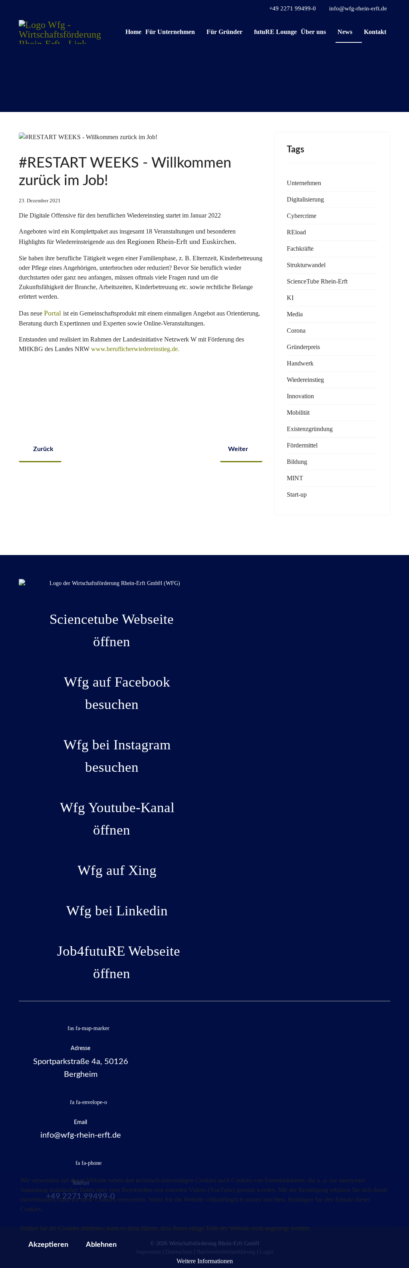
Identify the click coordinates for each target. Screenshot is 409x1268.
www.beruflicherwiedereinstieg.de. (135, 348)
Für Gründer (224, 31)
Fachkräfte (300, 248)
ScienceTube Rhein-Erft (317, 281)
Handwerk (300, 363)
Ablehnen (101, 1244)
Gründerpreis (303, 346)
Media (295, 314)
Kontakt (375, 31)
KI (290, 297)
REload (296, 232)
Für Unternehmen (170, 31)
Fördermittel (302, 445)
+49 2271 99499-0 (292, 8)
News (345, 31)
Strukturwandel (306, 265)
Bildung (297, 461)
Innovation (300, 396)
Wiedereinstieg (305, 379)
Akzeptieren (48, 1244)
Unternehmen (304, 183)
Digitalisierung (305, 199)
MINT (295, 478)
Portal (52, 313)
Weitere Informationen (205, 1261)
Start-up (297, 494)
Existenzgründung (310, 428)
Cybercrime (301, 215)
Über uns (313, 31)
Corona (296, 330)
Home (133, 31)
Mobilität (298, 412)
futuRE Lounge (275, 31)
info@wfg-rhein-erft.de (358, 8)
